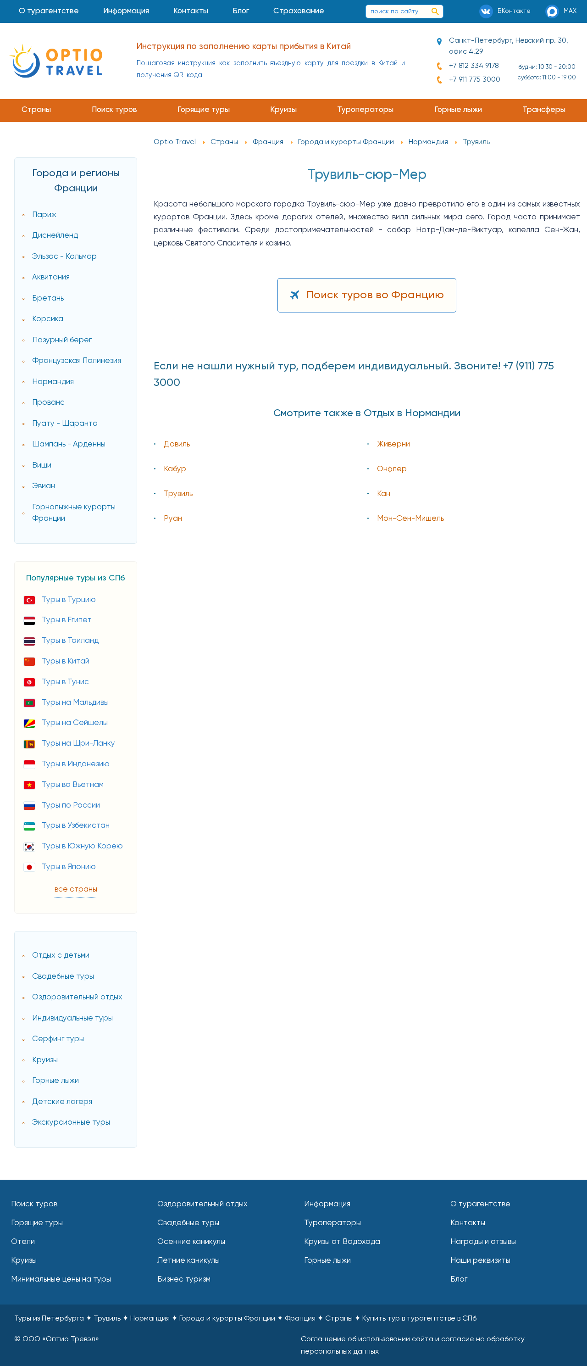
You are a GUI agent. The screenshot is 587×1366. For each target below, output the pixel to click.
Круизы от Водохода (342, 1242)
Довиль (177, 444)
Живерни (393, 444)
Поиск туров (114, 110)
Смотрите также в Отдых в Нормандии (366, 413)
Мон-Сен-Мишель (410, 519)
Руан (173, 519)
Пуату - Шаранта (65, 424)
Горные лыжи (458, 110)
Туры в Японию (69, 867)
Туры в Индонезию (76, 764)
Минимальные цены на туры (61, 1279)
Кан (383, 494)
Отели (23, 1242)
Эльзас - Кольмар (64, 257)
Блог (241, 11)
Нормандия (53, 382)
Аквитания (51, 277)
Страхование (298, 11)
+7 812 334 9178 (474, 66)
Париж (44, 215)
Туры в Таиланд (70, 641)
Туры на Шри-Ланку (78, 743)
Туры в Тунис (65, 682)
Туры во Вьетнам (73, 785)
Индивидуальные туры (72, 1018)
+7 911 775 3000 (474, 80)
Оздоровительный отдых (77, 997)
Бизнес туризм (183, 1279)
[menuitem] (49, 11)
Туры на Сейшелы (75, 723)
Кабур (175, 469)
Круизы (283, 110)
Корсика (47, 319)
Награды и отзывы (483, 1242)
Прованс (48, 403)
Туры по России (71, 805)
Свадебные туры (63, 977)
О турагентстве (49, 11)
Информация (126, 11)
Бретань (48, 298)
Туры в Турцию (69, 600)
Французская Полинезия (76, 361)
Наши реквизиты (480, 1261)
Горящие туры (203, 110)
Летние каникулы (188, 1261)
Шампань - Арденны (68, 444)
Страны (36, 110)
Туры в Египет (67, 620)
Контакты (190, 11)
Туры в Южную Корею (82, 846)
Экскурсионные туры (71, 1122)
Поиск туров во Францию (375, 295)
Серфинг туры (58, 1039)
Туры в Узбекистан (76, 826)
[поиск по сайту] (435, 11)
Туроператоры (365, 110)
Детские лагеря (62, 1102)
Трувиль (178, 494)
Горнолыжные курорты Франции (74, 513)
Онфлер (392, 469)
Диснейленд (55, 236)
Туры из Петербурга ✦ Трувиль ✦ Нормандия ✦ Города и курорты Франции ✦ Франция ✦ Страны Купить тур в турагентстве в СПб (245, 1318)
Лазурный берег (62, 340)
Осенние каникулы (191, 1242)
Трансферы (543, 110)
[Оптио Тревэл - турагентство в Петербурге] (56, 61)
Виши (41, 465)
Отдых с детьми (60, 955)
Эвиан (43, 486)
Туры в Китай (65, 661)
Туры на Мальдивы (75, 703)
